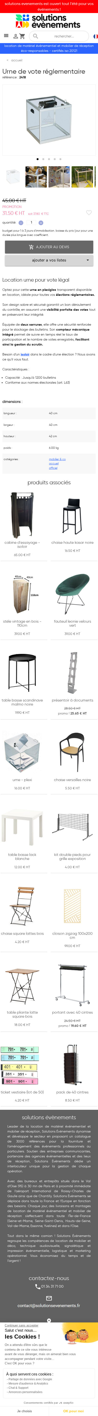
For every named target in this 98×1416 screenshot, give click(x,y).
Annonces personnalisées (25, 1392)
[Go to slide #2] (36, 177)
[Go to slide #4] (82, 177)
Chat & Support (18, 1387)
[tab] (37, 159)
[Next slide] (87, 120)
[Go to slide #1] (13, 177)
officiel (53, 468)
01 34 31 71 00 (52, 1286)
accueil (54, 463)
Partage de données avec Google (30, 1379)
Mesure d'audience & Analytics (28, 1383)
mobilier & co (57, 459)
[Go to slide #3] (59, 177)
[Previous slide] (10, 120)
